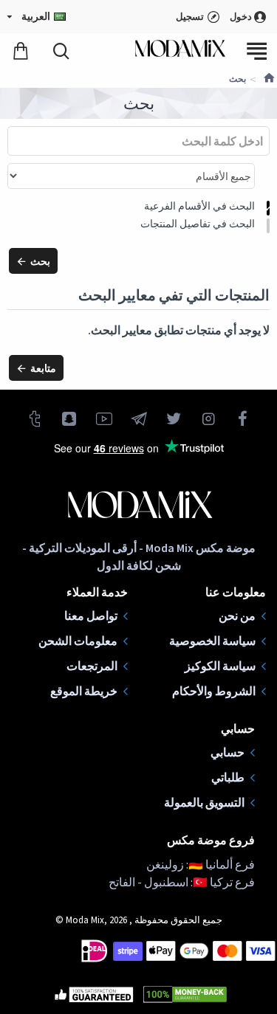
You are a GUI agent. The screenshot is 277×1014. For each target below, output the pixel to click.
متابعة (43, 368)
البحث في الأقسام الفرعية (199, 206)
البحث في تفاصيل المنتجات (197, 223)
